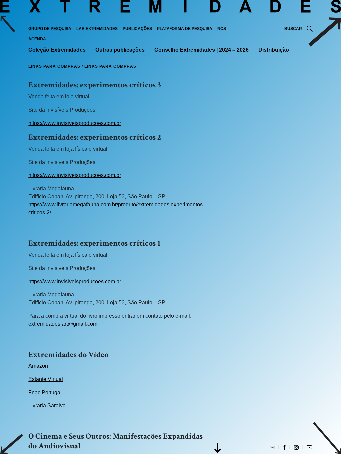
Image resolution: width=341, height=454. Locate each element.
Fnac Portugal (45, 392)
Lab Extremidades (97, 28)
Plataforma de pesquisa (184, 28)
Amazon (38, 366)
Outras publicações (120, 50)
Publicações (137, 28)
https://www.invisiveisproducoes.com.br (74, 123)
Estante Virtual (45, 379)
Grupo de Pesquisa (49, 28)
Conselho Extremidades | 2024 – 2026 (201, 50)
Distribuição (273, 50)
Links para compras (55, 66)
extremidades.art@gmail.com (62, 324)
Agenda (37, 39)
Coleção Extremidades (57, 50)
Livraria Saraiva (47, 405)
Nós (221, 28)
